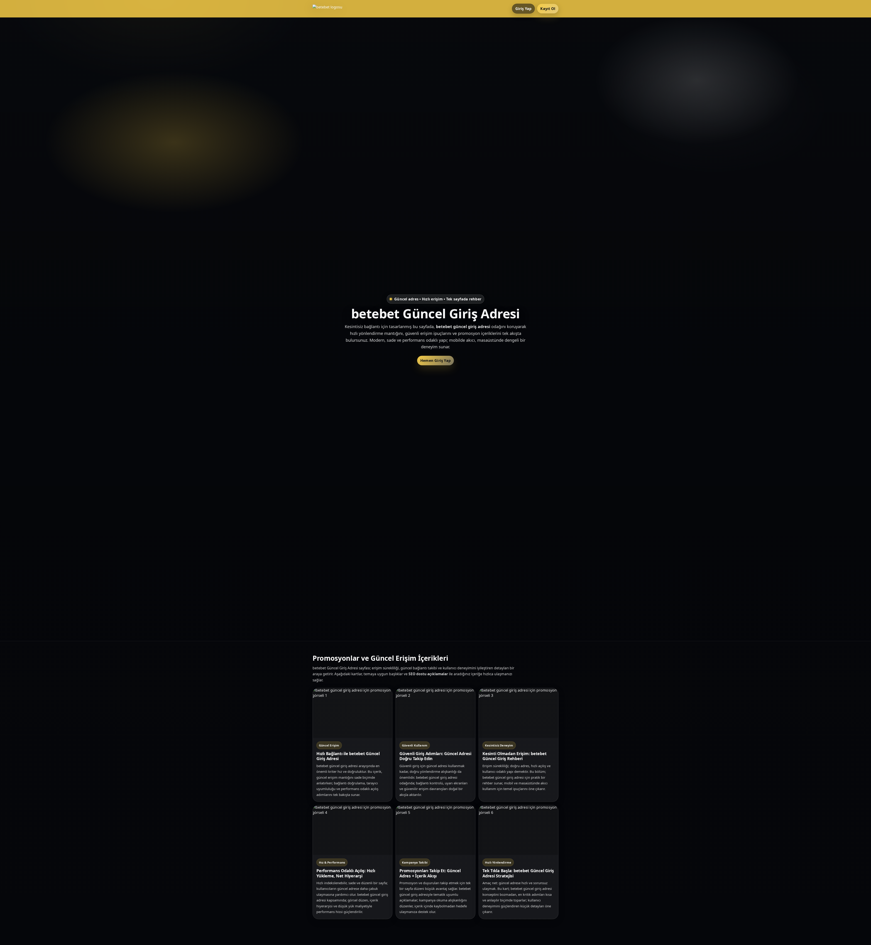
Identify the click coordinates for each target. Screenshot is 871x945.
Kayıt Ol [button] (547, 8)
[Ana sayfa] (331, 9)
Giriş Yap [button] (523, 8)
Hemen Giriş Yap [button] (435, 360)
